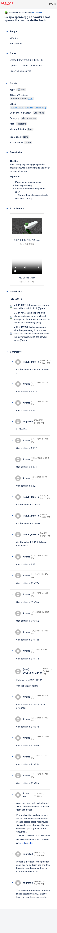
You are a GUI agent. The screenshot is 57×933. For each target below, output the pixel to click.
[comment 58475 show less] (12, 459)
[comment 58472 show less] (12, 516)
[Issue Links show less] (7, 291)
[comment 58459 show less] (12, 775)
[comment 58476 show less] (12, 440)
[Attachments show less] (7, 208)
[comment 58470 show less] (12, 557)
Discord (21, 843)
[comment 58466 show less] (12, 632)
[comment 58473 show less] (12, 497)
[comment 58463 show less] (12, 697)
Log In (52, 3)
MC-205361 (36, 13)
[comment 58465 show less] (12, 651)
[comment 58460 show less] (12, 757)
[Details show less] (7, 83)
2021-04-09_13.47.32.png (27, 240)
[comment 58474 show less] (12, 478)
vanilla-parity (40, 107)
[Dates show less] (7, 53)
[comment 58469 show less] (12, 575)
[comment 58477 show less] (12, 421)
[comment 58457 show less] (12, 854)
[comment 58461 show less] (12, 738)
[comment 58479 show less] (12, 384)
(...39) (30, 99)
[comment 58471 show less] (12, 534)
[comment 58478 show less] (12, 403)
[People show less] (7, 31)
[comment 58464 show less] (12, 671)
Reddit (30, 843)
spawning (29, 107)
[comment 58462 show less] (12, 719)
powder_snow (17, 107)
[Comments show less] (7, 352)
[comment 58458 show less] (12, 795)
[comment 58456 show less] (12, 883)
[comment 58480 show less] (12, 362)
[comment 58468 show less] (12, 594)
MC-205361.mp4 (27, 277)
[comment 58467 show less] (12, 613)
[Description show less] (7, 152)
